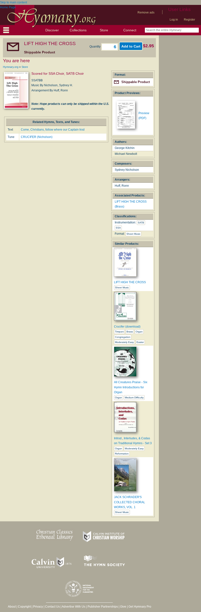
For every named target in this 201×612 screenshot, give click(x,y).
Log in (174, 19)
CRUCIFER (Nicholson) (36, 137)
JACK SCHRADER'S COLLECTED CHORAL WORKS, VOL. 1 (129, 502)
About (12, 606)
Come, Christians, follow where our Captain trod (53, 129)
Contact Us (52, 606)
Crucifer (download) (127, 326)
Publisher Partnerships (103, 606)
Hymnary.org (10, 66)
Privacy (38, 606)
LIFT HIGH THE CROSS (130, 282)
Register (189, 19)
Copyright (24, 606)
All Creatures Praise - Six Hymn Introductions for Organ (130, 387)
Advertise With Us (73, 606)
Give (123, 606)
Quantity (95, 46)
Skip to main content (13, 2)
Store (104, 30)
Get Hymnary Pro (139, 606)
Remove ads (146, 12)
